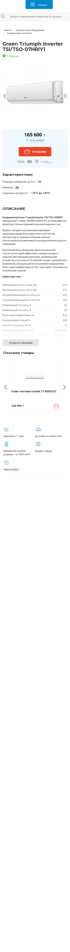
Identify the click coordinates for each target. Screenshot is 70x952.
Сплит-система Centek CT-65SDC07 (33, 391)
